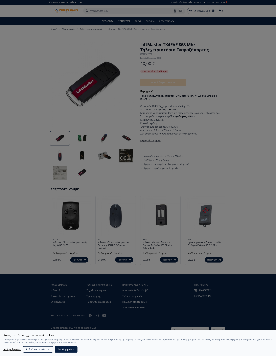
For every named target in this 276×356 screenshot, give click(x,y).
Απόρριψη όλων (12, 349)
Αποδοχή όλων (66, 349)
